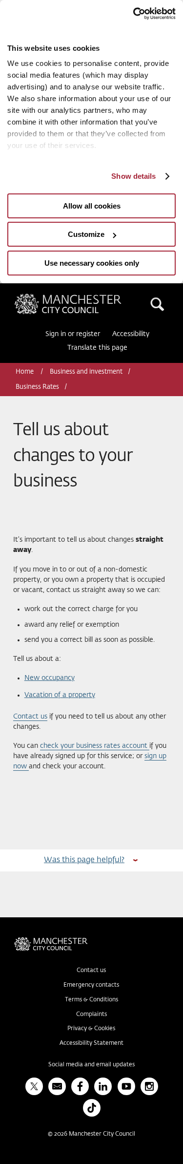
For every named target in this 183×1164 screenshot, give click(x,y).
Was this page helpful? (84, 860)
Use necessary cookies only (91, 263)
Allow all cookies (92, 206)
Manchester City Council (84, 297)
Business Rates (37, 387)
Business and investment (86, 372)
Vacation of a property (59, 695)
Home (25, 372)
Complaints (91, 1014)
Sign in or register (72, 334)
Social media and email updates (91, 1065)
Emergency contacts (91, 985)
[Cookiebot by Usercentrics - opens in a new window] (133, 13)
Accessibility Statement (91, 1043)
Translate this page (97, 347)
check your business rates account (94, 745)
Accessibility (130, 334)
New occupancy (49, 678)
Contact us (30, 716)
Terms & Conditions (91, 1000)
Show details (133, 176)
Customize (86, 234)
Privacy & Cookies (91, 1029)
